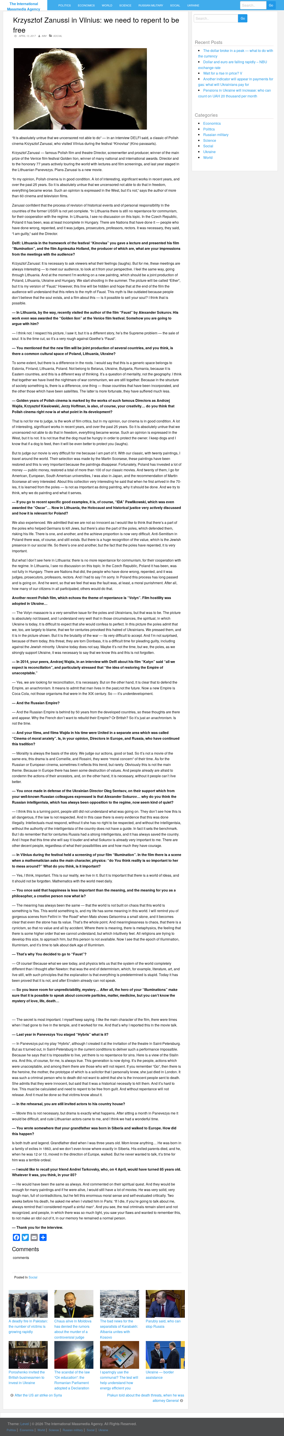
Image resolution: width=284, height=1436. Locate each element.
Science (125, 5)
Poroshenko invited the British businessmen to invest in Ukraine (27, 1377)
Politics (64, 5)
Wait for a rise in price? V (222, 73)
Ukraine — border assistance (160, 1374)
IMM (44, 35)
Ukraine (193, 5)
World (107, 5)
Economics (86, 5)
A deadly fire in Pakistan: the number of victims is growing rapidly (28, 1326)
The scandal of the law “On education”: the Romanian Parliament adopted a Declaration (72, 1380)
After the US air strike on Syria (38, 1395)
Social (175, 5)
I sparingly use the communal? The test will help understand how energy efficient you (119, 1380)
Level (24, 1423)
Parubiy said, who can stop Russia (163, 1323)
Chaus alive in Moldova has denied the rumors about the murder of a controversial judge (72, 1329)
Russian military (150, 5)
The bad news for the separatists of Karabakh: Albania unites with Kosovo (119, 1329)
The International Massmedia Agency (23, 6)
